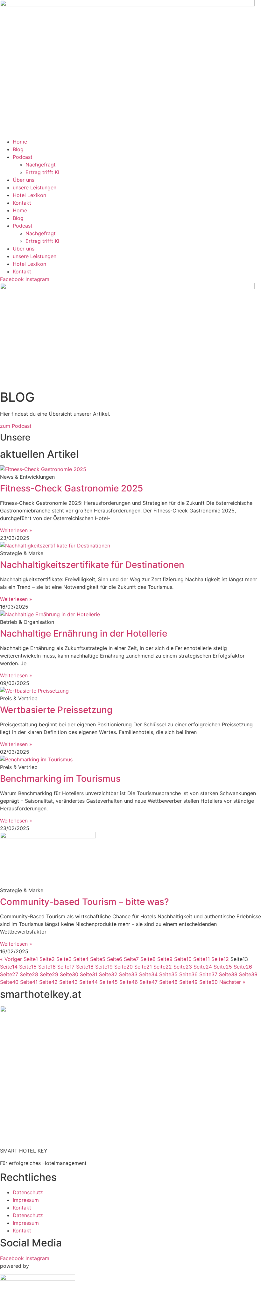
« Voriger (11, 959)
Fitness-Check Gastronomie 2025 (71, 488)
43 (68, 982)
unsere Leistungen (34, 187)
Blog (18, 149)
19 (104, 966)
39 (248, 974)
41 (29, 982)
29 (49, 974)
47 (148, 982)
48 (168, 982)
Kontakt (22, 203)
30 (69, 974)
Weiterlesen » (16, 530)
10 (183, 959)
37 (208, 974)
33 (128, 974)
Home (20, 141)
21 (143, 966)
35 (168, 974)
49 (188, 982)
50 (208, 982)
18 (85, 966)
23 (182, 966)
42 (48, 982)
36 (188, 974)
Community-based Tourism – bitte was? (84, 901)
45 (108, 982)
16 (47, 966)
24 (203, 966)
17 (65, 966)
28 (29, 974)
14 (9, 966)
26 (243, 966)
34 (148, 974)
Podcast (22, 157)
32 (108, 974)
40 (9, 982)
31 (88, 974)
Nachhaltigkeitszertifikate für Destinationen (92, 564)
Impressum (26, 1200)
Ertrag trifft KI (42, 172)
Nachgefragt (40, 164)
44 (88, 982)
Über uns (23, 180)
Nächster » (232, 982)
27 (9, 974)
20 (123, 966)
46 (128, 982)
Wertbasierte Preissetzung (56, 709)
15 (28, 966)
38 (228, 974)
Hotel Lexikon (29, 195)
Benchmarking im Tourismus (60, 778)
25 (223, 966)
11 (201, 959)
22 (162, 966)
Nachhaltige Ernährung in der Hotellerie (83, 633)
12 (220, 959)
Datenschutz (28, 1192)
